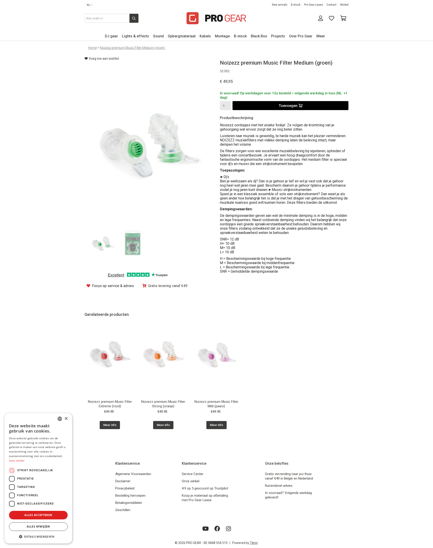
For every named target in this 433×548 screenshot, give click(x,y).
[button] (38, 536)
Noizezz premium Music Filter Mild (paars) (216, 404)
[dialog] (38, 478)
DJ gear (111, 36)
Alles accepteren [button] (38, 515)
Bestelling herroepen (130, 496)
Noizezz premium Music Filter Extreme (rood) (110, 404)
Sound (158, 36)
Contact (331, 4)
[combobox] (60, 419)
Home (92, 48)
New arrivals (279, 4)
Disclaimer (123, 481)
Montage (222, 36)
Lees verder (17, 460)
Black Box (259, 36)
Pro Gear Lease (313, 4)
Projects (278, 36)
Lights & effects (135, 36)
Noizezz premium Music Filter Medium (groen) (132, 48)
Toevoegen (288, 106)
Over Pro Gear (300, 36)
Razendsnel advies (279, 486)
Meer (320, 36)
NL (88, 5)
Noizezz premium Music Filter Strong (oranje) (163, 404)
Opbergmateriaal (182, 36)
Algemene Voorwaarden (133, 474)
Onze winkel (190, 481)
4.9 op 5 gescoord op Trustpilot (205, 488)
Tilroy (254, 543)
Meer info (109, 425)
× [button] (66, 418)
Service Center (192, 474)
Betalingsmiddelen (128, 503)
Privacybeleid (124, 488)
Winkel (344, 4)
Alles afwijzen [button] (38, 526)
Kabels (205, 36)
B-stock (295, 4)
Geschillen (122, 510)
